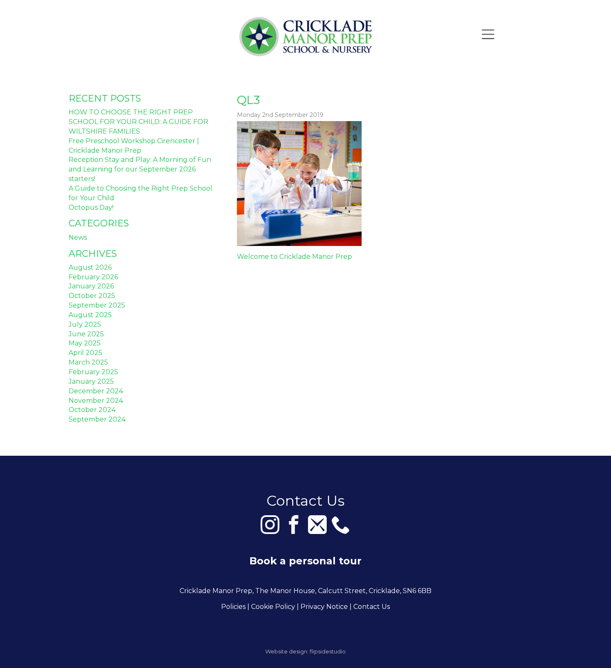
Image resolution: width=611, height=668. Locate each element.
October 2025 (92, 296)
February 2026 (93, 277)
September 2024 (97, 419)
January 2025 (91, 381)
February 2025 (93, 372)
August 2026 (90, 267)
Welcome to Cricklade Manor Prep (294, 257)
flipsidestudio (328, 651)
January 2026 (91, 286)
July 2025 (85, 324)
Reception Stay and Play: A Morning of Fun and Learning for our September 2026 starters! (140, 169)
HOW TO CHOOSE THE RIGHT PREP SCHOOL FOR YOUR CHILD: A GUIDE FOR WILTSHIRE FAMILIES (138, 121)
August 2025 (90, 315)
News (78, 237)
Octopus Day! (91, 207)
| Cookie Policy (271, 607)
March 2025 (88, 362)
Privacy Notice (324, 607)
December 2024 (96, 391)
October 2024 (92, 410)
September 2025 (97, 305)
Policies (233, 607)
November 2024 (96, 401)
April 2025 (85, 353)
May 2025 (85, 343)
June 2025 (86, 334)
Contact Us (371, 607)
